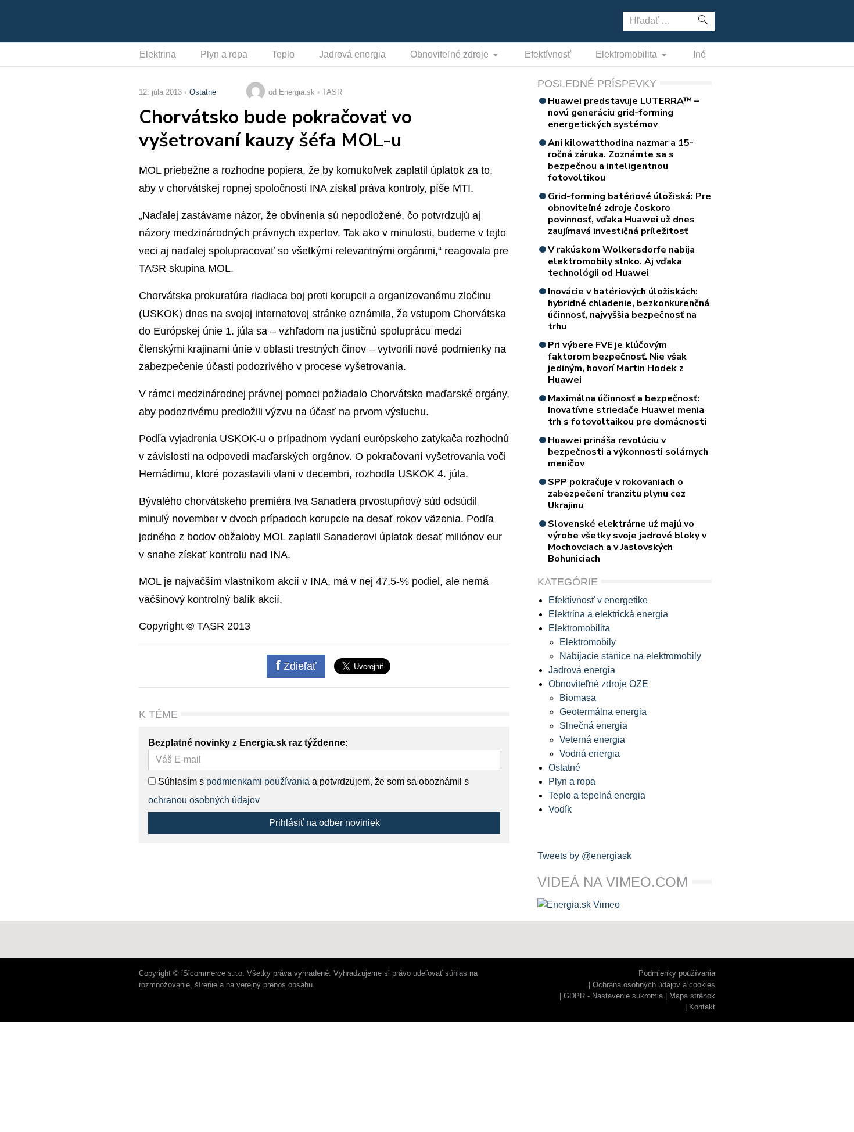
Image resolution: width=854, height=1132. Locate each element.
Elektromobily (587, 642)
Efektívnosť (548, 54)
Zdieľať (299, 666)
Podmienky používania (676, 973)
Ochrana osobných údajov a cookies (654, 984)
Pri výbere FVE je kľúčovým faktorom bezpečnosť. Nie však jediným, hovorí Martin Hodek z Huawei (617, 362)
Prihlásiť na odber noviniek (324, 823)
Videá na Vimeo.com (612, 882)
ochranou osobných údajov (204, 800)
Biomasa (577, 698)
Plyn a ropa (223, 54)
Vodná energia (589, 754)
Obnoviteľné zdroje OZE (598, 684)
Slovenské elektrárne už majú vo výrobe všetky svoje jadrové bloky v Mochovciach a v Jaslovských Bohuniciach (627, 541)
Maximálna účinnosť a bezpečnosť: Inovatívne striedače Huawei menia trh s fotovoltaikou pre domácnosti (627, 410)
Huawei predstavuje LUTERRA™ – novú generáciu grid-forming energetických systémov (623, 112)
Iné (699, 54)
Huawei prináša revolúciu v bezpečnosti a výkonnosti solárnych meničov (628, 451)
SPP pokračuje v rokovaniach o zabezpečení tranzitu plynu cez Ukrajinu (617, 493)
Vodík (560, 809)
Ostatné (202, 92)
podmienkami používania (258, 781)
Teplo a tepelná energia (596, 795)
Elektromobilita (627, 54)
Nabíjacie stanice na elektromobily (630, 656)
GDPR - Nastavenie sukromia (613, 995)
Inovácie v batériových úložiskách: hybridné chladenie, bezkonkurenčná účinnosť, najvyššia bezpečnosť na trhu (628, 309)
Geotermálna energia (603, 712)
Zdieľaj (175, 20)
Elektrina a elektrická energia (608, 614)
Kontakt (702, 1006)
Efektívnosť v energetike (598, 600)
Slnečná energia (593, 726)
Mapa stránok (692, 995)
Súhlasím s (180, 781)
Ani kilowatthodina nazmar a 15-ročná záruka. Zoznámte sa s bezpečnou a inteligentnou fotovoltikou (621, 160)
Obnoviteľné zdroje (450, 54)
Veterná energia (592, 740)
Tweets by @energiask (584, 856)
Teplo (283, 54)
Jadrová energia (352, 54)
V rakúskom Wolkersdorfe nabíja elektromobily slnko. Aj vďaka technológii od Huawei (621, 261)
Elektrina (157, 54)
